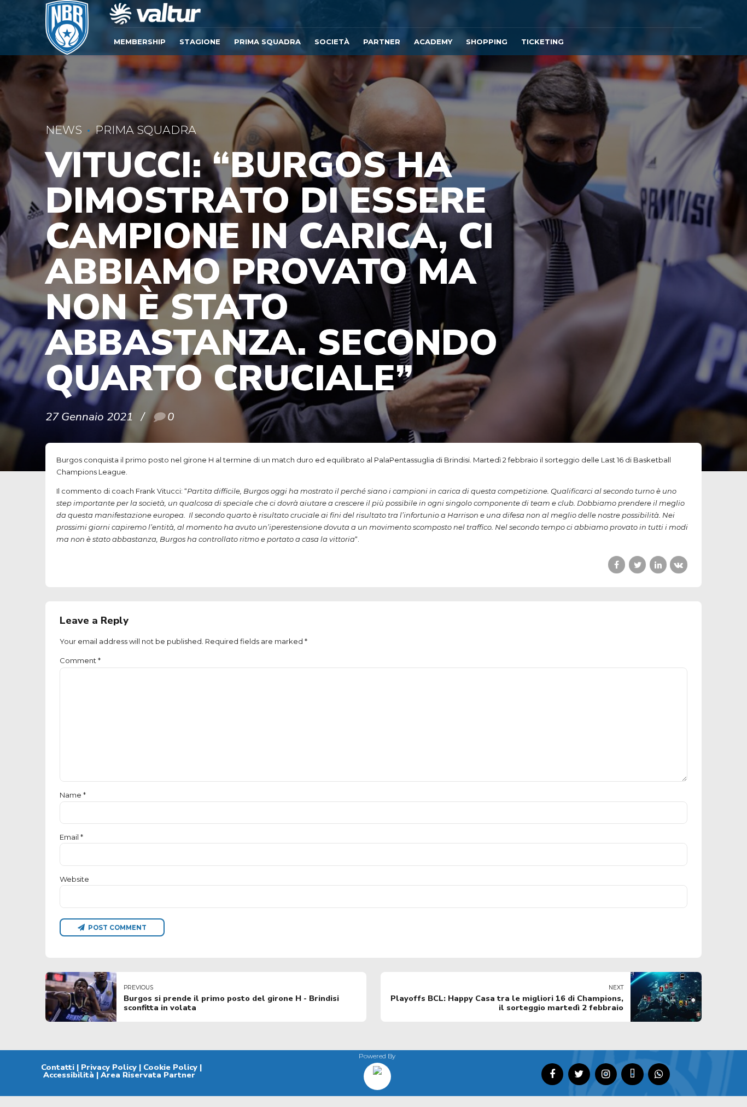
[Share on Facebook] (616, 564)
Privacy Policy (109, 1067)
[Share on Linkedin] (658, 564)
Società (331, 41)
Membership (140, 41)
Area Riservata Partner (148, 1074)
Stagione (199, 41)
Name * (73, 794)
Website (74, 879)
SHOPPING (486, 41)
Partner (381, 41)
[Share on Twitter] (637, 564)
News (63, 130)
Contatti (57, 1067)
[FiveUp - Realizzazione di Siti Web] (377, 1072)
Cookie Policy (170, 1067)
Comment (80, 660)
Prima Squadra (267, 41)
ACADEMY (433, 41)
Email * (71, 837)
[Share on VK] (678, 564)
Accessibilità (68, 1074)
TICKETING (542, 41)
